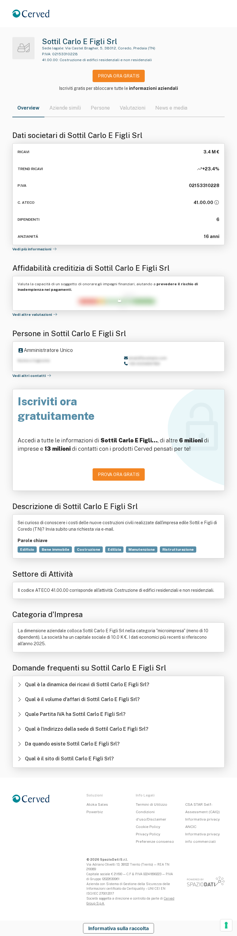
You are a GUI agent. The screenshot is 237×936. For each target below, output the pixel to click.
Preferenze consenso (155, 841)
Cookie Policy (148, 827)
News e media (171, 108)
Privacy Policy (148, 834)
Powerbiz (94, 812)
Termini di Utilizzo (151, 804)
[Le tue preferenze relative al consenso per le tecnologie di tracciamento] (226, 925)
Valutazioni (132, 108)
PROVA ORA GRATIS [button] (118, 75)
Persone (100, 108)
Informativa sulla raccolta (118, 928)
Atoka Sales (97, 804)
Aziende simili (65, 108)
